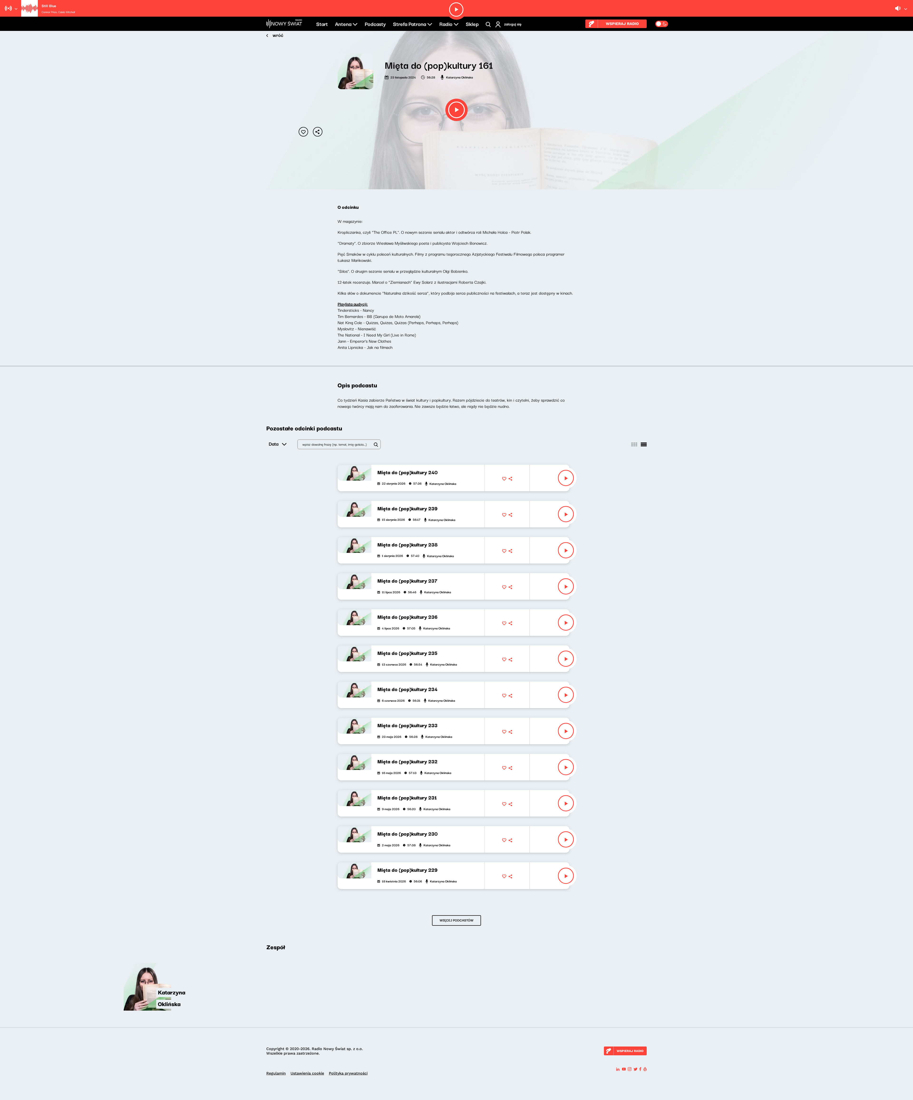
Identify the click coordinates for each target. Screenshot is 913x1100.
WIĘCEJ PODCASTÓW (456, 920)
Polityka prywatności (348, 1073)
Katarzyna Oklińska (459, 77)
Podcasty (375, 23)
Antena (343, 23)
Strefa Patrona (409, 23)
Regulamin (276, 1073)
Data (273, 443)
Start (322, 23)
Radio (445, 23)
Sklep (472, 23)
